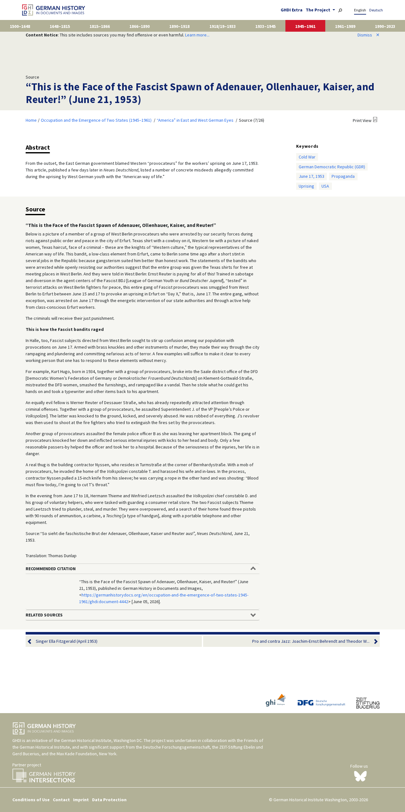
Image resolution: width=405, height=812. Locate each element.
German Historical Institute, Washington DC (101, 740)
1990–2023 (385, 26)
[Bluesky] (360, 775)
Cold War (307, 157)
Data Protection (109, 799)
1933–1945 (265, 26)
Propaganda (343, 176)
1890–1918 (179, 26)
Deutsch (376, 10)
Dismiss (369, 35)
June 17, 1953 (311, 176)
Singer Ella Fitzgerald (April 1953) (66, 641)
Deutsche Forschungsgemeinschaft (176, 747)
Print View (362, 120)
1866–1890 (139, 26)
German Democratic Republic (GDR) (332, 167)
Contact (61, 799)
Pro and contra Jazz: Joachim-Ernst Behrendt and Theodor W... (311, 641)
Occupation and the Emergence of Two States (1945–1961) (96, 120)
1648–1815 (60, 26)
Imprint (81, 799)
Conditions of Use (31, 799)
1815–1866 (100, 26)
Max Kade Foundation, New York (86, 754)
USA (325, 186)
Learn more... (197, 35)
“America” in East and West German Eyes (195, 120)
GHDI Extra (291, 10)
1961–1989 (345, 26)
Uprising (306, 186)
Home (31, 120)
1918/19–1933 (222, 26)
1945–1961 (305, 26)
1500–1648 (20, 26)
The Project (318, 10)
